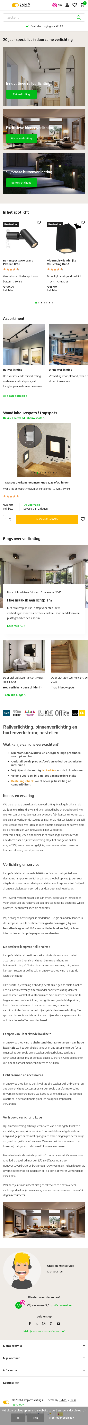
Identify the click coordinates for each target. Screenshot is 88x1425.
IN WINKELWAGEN (47, 519)
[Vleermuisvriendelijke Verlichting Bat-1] (66, 239)
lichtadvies (49, 770)
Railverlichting (21, 94)
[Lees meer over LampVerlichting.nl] (44, 712)
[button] (36, 303)
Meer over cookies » (61, 1417)
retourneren (18, 1195)
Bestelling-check (22, 781)
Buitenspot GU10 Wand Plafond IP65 (18, 262)
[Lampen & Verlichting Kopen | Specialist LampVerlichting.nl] (21, 5)
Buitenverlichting (21, 182)
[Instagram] (43, 1323)
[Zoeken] (79, 17)
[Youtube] (58, 1323)
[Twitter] (36, 1323)
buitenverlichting (13, 965)
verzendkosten (50, 933)
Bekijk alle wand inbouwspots (22, 418)
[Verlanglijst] (74, 5)
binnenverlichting (54, 960)
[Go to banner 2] (44, 129)
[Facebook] (29, 1323)
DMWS (63, 1400)
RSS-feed (18, 1404)
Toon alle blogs (13, 694)
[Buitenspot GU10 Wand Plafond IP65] (22, 239)
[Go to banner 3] (44, 173)
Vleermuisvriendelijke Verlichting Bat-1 (61, 262)
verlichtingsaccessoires (25, 1088)
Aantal (9, 519)
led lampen (75, 1093)
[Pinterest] (51, 1323)
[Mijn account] (67, 5)
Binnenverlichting (21, 138)
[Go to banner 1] (44, 76)
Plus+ (73, 1400)
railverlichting (34, 960)
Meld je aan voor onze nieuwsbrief (44, 1331)
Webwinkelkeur (63, 1305)
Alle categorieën (14, 395)
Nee (35, 1417)
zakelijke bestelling (65, 902)
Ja (18, 1417)
